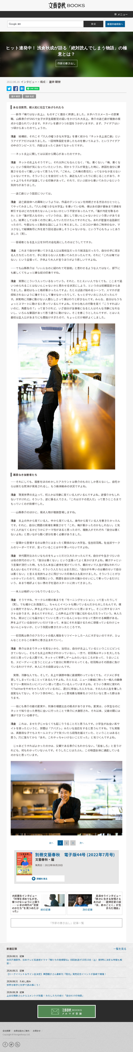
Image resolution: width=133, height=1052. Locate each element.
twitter (9, 88)
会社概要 (6, 1031)
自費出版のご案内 (21, 1031)
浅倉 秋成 (29, 96)
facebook (15, 88)
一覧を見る (119, 949)
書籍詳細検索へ (115, 24)
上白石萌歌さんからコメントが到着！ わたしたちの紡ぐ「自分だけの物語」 (45, 995)
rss (17, 1044)
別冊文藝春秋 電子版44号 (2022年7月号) (75, 854)
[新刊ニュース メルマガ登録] (66, 1011)
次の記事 (88, 909)
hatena (22, 88)
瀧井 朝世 (15, 96)
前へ (51, 842)
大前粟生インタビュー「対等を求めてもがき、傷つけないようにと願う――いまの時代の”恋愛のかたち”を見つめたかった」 (26, 903)
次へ (82, 842)
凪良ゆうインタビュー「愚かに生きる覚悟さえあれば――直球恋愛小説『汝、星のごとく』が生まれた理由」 (107, 902)
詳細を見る (32, 878)
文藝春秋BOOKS (66, 5)
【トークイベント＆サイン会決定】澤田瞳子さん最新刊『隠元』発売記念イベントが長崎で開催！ (57, 974)
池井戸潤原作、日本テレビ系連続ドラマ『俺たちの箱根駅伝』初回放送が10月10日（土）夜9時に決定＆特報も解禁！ (64, 961)
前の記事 (45, 909)
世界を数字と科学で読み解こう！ (24, 984)
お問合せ (37, 1031)
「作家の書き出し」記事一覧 (66, 923)
